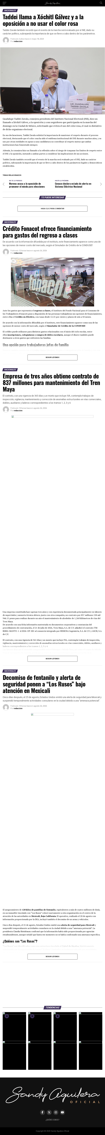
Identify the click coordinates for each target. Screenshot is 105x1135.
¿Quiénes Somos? (52, 1119)
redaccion (18, 41)
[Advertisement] (52, 983)
